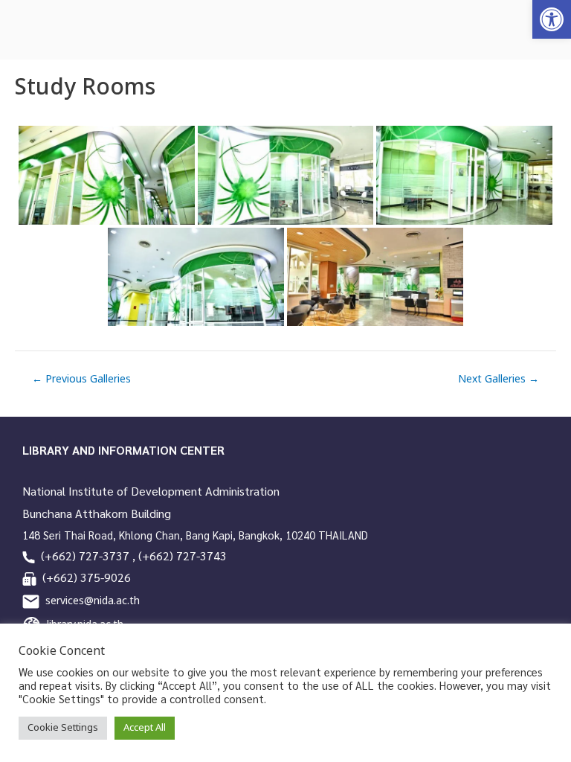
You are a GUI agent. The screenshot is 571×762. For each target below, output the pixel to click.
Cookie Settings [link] (63, 727)
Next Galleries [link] (498, 379)
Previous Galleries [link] (81, 379)
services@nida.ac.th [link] (92, 601)
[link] (551, 19)
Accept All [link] (144, 727)
